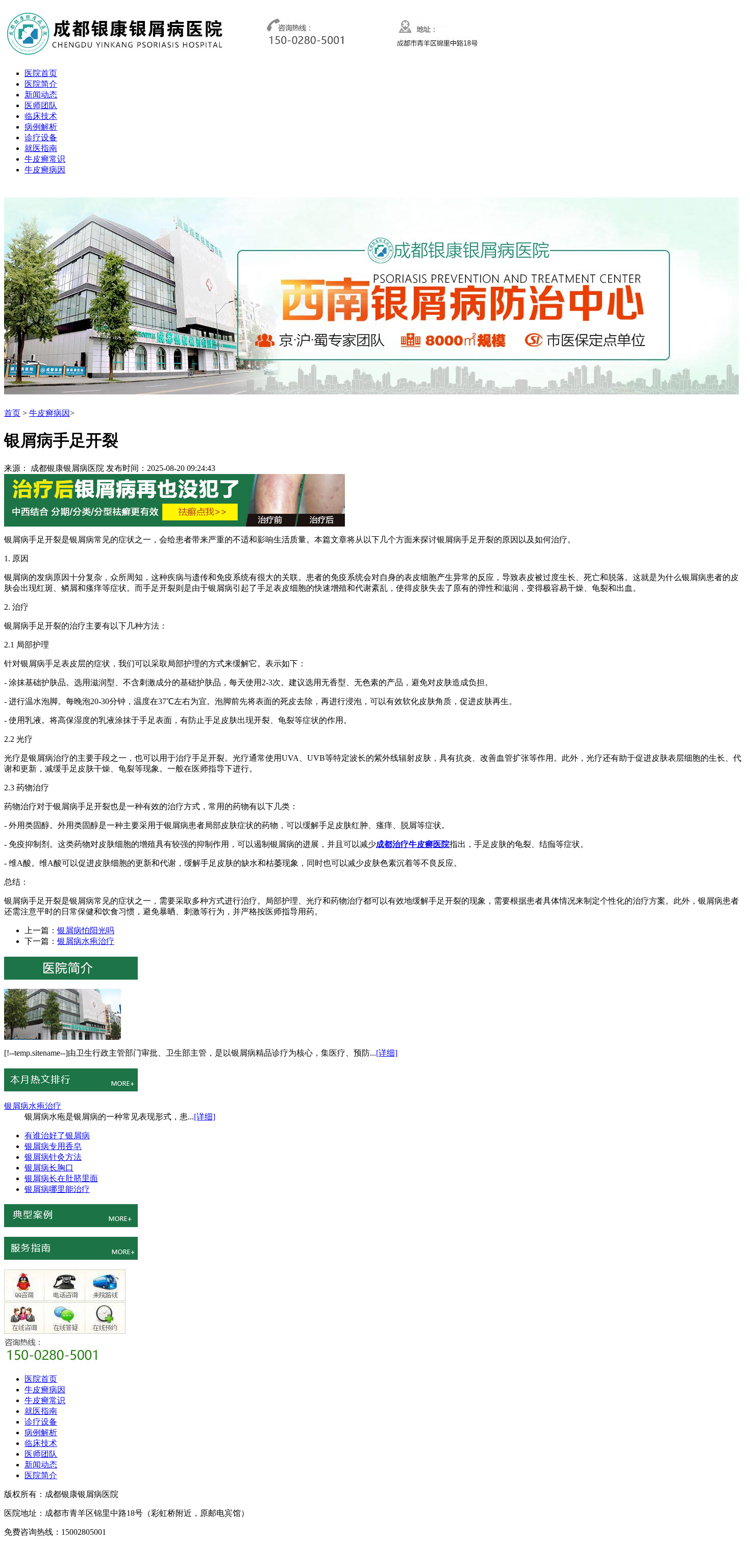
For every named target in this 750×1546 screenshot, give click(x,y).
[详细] (386, 1053)
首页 (12, 413)
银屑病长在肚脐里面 (61, 1178)
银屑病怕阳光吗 (85, 930)
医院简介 (40, 84)
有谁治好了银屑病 (57, 1135)
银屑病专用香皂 (53, 1146)
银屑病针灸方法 (53, 1157)
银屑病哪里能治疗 (57, 1189)
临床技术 (40, 116)
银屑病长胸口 (48, 1167)
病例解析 (40, 126)
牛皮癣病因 (44, 169)
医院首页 (40, 73)
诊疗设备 (40, 137)
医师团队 (40, 105)
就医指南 (40, 148)
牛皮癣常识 (44, 159)
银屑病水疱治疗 (85, 941)
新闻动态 (40, 94)
